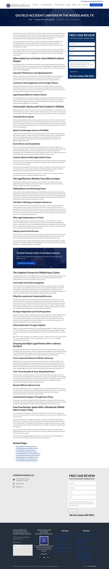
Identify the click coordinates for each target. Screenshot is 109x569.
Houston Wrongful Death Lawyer (85, 553)
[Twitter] (43, 557)
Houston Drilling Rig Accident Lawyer (86, 538)
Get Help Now (74, 71)
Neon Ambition (92, 566)
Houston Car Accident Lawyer (63, 536)
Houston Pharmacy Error (83, 562)
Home (30, 19)
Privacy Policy (61, 566)
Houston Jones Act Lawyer (83, 546)
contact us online (28, 436)
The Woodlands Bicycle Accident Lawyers (27, 448)
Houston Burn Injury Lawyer (83, 559)
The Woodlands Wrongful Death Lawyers (27, 460)
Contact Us (85, 4)
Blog (79, 4)
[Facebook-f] (39, 557)
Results (69, 4)
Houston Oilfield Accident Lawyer (64, 544)
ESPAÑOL (74, 4)
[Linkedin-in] (48, 557)
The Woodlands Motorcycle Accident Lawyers (28, 453)
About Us (35, 4)
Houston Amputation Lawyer (84, 556)
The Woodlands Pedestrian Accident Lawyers (28, 455)
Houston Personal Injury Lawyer (63, 534)
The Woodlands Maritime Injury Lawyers (27, 451)
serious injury (25, 69)
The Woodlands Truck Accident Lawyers (26, 459)
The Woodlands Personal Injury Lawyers (44, 19)
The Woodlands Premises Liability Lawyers (27, 457)
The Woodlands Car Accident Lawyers (26, 450)
